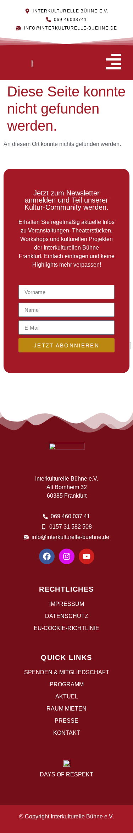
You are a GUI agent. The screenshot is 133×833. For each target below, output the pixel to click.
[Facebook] (47, 556)
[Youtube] (86, 556)
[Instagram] (66, 556)
